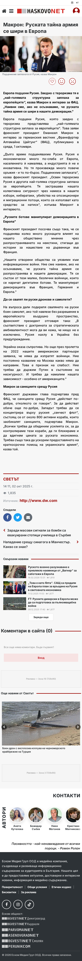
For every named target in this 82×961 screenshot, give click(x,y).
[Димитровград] (23, 918)
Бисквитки (9, 892)
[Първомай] (17, 929)
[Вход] (76, 11)
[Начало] (4, 11)
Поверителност (12, 887)
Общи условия (37, 887)
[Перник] (16, 946)
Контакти (66, 795)
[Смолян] (22, 940)
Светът (11, 479)
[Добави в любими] (53, 81)
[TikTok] (29, 904)
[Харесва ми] (63, 81)
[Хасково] (41, 11)
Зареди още (41, 617)
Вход (41, 657)
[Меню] (11, 11)
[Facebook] (6, 904)
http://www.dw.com (38, 500)
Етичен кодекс (61, 887)
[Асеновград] (20, 935)
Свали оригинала (13, 40)
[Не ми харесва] (74, 81)
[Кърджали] (20, 924)
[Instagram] (18, 904)
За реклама (28, 892)
